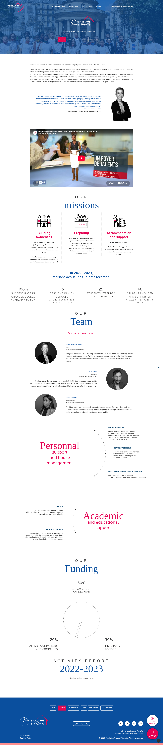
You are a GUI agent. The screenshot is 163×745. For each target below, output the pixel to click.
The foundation (58, 7)
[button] (120, 723)
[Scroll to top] (159, 740)
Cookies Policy (25, 738)
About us (62, 39)
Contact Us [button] (81, 724)
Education (73, 7)
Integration (87, 7)
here (91, 678)
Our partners (107, 39)
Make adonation (152, 722)
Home (53, 39)
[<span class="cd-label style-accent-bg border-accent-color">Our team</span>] (159, 371)
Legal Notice (25, 736)
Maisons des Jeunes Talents (121, 7)
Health (99, 7)
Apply (84, 39)
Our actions (73, 39)
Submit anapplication (152, 736)
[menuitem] (58, 7)
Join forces (93, 39)
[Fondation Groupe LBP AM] (16, 7)
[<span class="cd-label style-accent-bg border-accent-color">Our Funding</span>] (159, 374)
